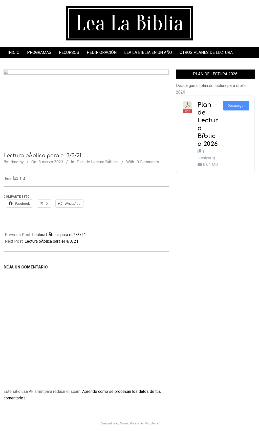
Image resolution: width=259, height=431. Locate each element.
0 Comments (148, 162)
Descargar (236, 106)
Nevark (124, 423)
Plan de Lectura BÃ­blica (98, 162)
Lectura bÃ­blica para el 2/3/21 (59, 234)
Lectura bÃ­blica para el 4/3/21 (51, 241)
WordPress (151, 423)
